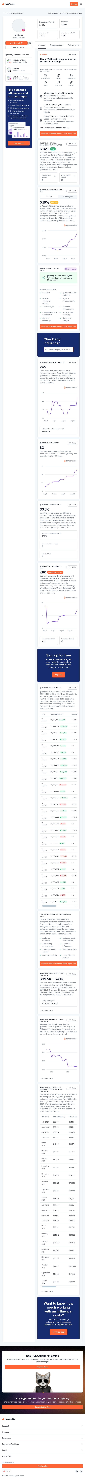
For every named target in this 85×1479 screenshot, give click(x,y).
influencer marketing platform (33, 1359)
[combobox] (60, 349)
